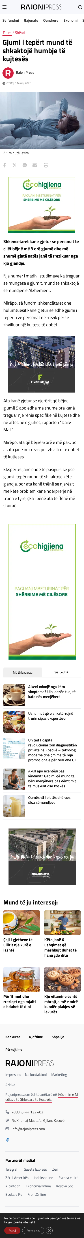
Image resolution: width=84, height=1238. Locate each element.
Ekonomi (70, 20)
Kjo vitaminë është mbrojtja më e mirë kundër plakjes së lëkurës (61, 1004)
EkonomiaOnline (38, 1186)
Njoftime (36, 1036)
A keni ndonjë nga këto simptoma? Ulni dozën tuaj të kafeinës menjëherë (52, 692)
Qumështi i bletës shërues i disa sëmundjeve (50, 800)
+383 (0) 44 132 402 (27, 1112)
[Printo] (44, 165)
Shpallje (58, 1036)
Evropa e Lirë (68, 1177)
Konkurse (12, 1036)
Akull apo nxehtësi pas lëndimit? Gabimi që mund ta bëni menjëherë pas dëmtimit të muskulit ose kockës (52, 778)
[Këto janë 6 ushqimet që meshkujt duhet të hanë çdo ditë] (62, 922)
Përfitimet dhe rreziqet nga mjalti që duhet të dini (19, 1002)
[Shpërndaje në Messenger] (24, 165)
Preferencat (33, 1230)
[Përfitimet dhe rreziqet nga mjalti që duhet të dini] (21, 979)
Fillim (7, 32)
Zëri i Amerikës (16, 1177)
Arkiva (10, 1084)
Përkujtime (13, 1049)
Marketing (59, 1074)
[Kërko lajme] (80, 7)
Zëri (55, 1169)
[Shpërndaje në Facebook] (4, 165)
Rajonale (31, 20)
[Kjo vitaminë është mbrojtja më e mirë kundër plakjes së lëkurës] (62, 979)
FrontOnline (37, 1194)
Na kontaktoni (36, 1074)
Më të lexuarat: (22, 672)
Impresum (13, 1074)
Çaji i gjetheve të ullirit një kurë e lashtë (17, 945)
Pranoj (12, 1230)
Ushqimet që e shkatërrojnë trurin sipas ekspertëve (50, 715)
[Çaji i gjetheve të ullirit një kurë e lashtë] (21, 922)
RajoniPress (25, 72)
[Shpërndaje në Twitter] (14, 165)
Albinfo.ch (12, 1186)
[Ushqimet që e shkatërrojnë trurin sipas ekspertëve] (14, 722)
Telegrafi (11, 1169)
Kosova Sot (64, 1186)
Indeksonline (43, 1177)
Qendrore (50, 20)
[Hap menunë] (4, 7)
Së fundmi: (61, 672)
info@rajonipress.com (28, 1128)
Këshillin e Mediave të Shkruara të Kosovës (41, 1097)
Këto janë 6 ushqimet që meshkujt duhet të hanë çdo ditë (60, 947)
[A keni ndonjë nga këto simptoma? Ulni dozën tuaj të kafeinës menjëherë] (14, 695)
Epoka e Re (13, 1194)
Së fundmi (10, 20)
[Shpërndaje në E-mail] (34, 165)
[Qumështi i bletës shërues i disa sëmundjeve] (14, 806)
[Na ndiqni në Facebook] (7, 1140)
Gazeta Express (35, 1169)
